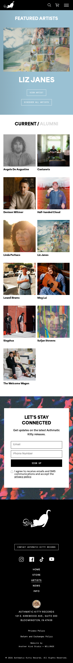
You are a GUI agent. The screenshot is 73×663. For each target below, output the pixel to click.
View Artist (36, 92)
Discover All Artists (36, 102)
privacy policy (22, 477)
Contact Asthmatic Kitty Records (36, 547)
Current (25, 124)
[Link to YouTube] (51, 559)
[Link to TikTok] (42, 559)
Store (36, 575)
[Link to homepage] (8, 4)
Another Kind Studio (30, 646)
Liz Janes (36, 80)
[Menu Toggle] (66, 5)
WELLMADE (49, 646)
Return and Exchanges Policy (37, 636)
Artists (36, 581)
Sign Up (36, 463)
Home (36, 570)
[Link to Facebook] (31, 559)
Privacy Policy (36, 630)
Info (36, 591)
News (36, 586)
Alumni (49, 124)
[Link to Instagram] (21, 559)
